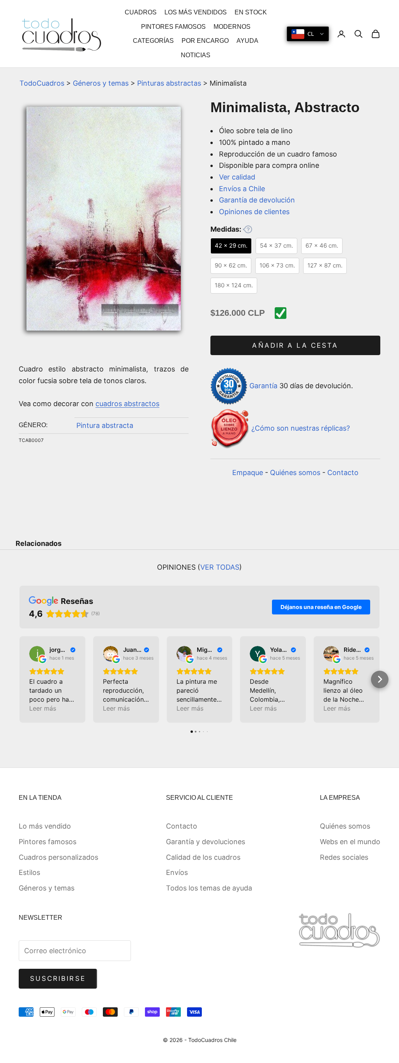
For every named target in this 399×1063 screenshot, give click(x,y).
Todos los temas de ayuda (209, 888)
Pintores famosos (47, 842)
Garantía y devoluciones (205, 842)
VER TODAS (219, 567)
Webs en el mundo (350, 842)
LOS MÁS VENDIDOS (195, 12)
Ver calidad (237, 177)
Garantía (263, 386)
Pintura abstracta (104, 425)
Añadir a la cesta (295, 345)
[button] (19, 679)
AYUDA (247, 40)
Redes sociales (344, 857)
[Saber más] (247, 229)
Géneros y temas (101, 83)
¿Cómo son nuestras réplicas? (300, 428)
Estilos (29, 872)
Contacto (342, 472)
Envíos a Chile (242, 189)
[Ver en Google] (37, 654)
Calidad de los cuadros (203, 857)
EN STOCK (251, 12)
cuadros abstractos (127, 404)
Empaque (247, 472)
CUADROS (141, 12)
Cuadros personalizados (58, 857)
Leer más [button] (42, 708)
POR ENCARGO (205, 40)
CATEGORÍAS (153, 40)
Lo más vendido (45, 826)
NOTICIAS (195, 55)
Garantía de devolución (257, 200)
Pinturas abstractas (169, 83)
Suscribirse (58, 978)
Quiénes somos (295, 472)
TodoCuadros (41, 83)
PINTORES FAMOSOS (173, 26)
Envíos (177, 872)
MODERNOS (232, 26)
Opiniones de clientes (254, 212)
